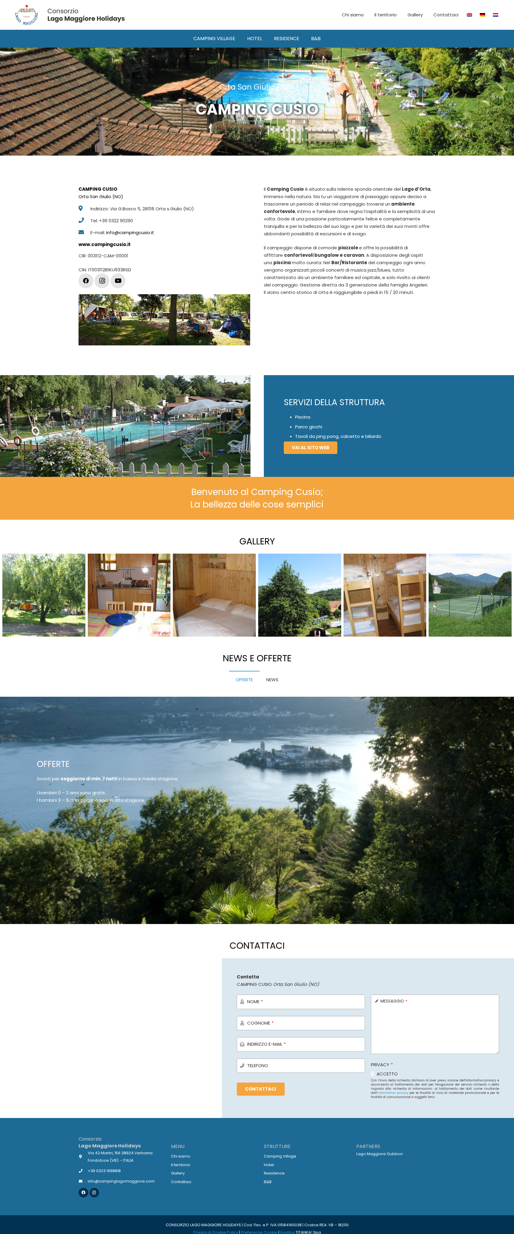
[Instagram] (102, 280)
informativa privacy (392, 1093)
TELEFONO (257, 1065)
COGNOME (260, 1023)
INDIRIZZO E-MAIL (266, 1044)
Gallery (178, 1173)
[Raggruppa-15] (69, 15)
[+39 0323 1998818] (83, 1171)
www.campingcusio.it (105, 244)
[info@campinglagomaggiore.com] (83, 1181)
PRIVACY (382, 1064)
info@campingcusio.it (130, 232)
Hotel (269, 1165)
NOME (255, 1001)
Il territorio (180, 1165)
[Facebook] (86, 280)
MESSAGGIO (393, 1001)
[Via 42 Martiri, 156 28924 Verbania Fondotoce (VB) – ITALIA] (83, 1156)
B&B (268, 1182)
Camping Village (280, 1156)
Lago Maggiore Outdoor (379, 1154)
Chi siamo (180, 1156)
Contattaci (181, 1182)
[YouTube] (118, 280)
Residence (274, 1173)
